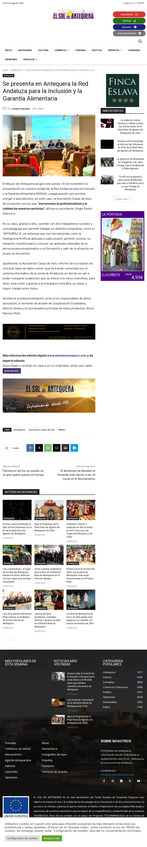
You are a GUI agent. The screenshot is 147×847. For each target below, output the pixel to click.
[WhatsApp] (48, 448)
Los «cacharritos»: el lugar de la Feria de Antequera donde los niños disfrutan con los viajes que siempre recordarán (17, 575)
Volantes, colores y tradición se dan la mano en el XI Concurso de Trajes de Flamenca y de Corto (79, 530)
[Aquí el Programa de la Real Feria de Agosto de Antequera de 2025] (58, 719)
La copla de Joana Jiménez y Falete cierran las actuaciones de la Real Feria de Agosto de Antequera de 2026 (130, 126)
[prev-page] (5, 637)
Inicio (5, 70)
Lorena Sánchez (21, 108)
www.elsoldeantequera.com (67, 355)
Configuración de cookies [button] (22, 838)
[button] (139, 41)
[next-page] (11, 637)
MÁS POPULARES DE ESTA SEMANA (20, 662)
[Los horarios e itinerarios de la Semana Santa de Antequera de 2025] (58, 703)
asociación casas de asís (42, 429)
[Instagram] (112, 781)
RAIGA (62, 429)
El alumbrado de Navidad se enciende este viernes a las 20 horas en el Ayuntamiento (76, 475)
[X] (39, 448)
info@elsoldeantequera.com (117, 774)
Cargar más (121, 199)
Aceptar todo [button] (52, 838)
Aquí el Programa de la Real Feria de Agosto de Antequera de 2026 (47, 527)
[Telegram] (74, 448)
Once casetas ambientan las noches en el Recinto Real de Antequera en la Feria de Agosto (47, 574)
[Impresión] (65, 448)
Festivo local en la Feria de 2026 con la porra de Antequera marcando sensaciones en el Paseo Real (80, 575)
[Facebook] (30, 448)
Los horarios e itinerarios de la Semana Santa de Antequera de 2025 (80, 703)
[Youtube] (138, 781)
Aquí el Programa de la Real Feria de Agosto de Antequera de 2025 (79, 719)
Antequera (16, 70)
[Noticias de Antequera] (73, 14)
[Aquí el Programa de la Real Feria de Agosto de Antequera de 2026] (48, 510)
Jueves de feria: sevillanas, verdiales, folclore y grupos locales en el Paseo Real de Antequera (47, 620)
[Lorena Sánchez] (5, 109)
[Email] (56, 448)
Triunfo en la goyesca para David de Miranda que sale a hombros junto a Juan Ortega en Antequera (130, 183)
